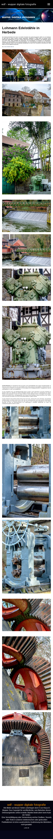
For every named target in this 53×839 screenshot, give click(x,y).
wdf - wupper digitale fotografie (18, 4)
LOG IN (26, 828)
